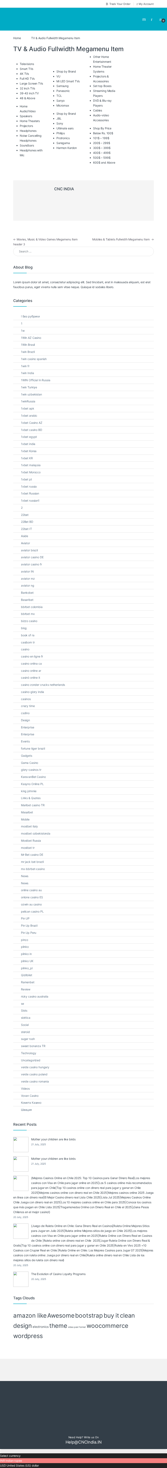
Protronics (63, 123)
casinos (26, 684)
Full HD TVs (27, 63)
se (22, 988)
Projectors (26, 111)
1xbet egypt (29, 422)
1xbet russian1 (30, 485)
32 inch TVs (27, 73)
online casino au (31, 875)
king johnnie (28, 776)
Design (25, 705)
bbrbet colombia (32, 592)
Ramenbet (27, 967)
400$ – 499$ (101, 138)
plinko (25, 932)
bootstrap (89, 1300)
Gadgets (26, 740)
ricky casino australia (34, 981)
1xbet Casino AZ (31, 408)
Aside (24, 521)
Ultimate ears (65, 113)
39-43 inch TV (29, 78)
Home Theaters (30, 106)
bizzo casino (29, 606)
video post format (77, 1312)
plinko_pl (27, 953)
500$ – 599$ (101, 142)
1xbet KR (27, 443)
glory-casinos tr (31, 755)
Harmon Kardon (66, 133)
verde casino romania (35, 1066)
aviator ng (27, 570)
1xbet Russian (30, 478)
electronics (40, 1312)
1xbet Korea (28, 436)
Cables (97, 95)
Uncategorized (30, 1045)
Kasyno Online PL (32, 769)
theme (58, 1310)
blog (24, 613)
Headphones (28, 116)
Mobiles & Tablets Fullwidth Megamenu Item (123, 224)
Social (25, 1010)
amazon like (29, 1300)
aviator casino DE (32, 542)
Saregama (63, 128)
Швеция (26, 1095)
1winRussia (28, 386)
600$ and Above (104, 147)
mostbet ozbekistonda (35, 818)
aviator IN (27, 556)
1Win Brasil (28, 329)
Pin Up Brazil (29, 910)
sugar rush (28, 1024)
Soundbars (27, 130)
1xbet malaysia (31, 450)
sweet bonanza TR (33, 1031)
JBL (59, 103)
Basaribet (27, 585)
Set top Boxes (102, 71)
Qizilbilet (26, 960)
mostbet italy (29, 811)
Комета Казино (31, 1087)
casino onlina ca (31, 648)
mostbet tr (28, 833)
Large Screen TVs (31, 68)
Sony (59, 108)
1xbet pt (26, 464)
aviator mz (28, 563)
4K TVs (24, 59)
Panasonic (63, 76)
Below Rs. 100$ (103, 118)
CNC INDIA (64, 174)
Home (17, 23)
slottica (25, 1002)
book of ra (27, 620)
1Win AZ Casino (31, 323)
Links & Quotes (31, 783)
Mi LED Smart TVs (68, 66)
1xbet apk (27, 393)
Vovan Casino (29, 1080)
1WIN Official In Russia (35, 365)
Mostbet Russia (31, 825)
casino (25, 634)
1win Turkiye (29, 372)
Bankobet (27, 577)
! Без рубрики (30, 301)
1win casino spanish (34, 344)
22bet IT (26, 514)
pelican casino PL (32, 896)
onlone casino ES (32, 882)
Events (25, 726)
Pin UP (25, 903)
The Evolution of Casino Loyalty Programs (58, 1259)
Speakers (26, 101)
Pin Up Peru (28, 918)
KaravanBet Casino (33, 762)
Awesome (60, 1300)
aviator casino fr (31, 549)
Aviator (25, 528)
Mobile (25, 804)
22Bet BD (27, 507)
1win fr (25, 351)
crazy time (28, 691)
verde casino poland (34, 1059)
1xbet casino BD (31, 415)
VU (58, 61)
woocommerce (107, 1310)
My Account (146, 4)
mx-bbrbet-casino (33, 854)
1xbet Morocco (31, 457)
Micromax (62, 90)
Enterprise (27, 712)
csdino (25, 698)
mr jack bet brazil (32, 847)
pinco (24, 925)
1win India (27, 358)
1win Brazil (28, 337)
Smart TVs (26, 54)
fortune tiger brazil (33, 733)
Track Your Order (120, 4)
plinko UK (27, 946)
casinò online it (30, 662)
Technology (28, 1038)
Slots (24, 995)
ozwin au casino (31, 889)
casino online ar (31, 655)
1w (23, 315)
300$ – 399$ (101, 133)
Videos (25, 1073)
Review (25, 974)
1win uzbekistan (31, 379)
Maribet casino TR (33, 790)
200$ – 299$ (101, 128)
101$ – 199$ (101, 123)
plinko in (26, 939)
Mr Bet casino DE (32, 839)
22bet (25, 500)
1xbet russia (29, 471)
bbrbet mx (28, 599)
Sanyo (60, 85)
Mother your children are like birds (53, 1124)
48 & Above (27, 83)
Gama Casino (29, 748)
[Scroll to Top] (83, 1436)
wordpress (28, 1321)
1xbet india (28, 429)
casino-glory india (32, 677)
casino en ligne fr (32, 641)
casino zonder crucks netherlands (43, 670)
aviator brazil (29, 535)
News (24, 861)
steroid (25, 1017)
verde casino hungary (35, 1052)
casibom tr (28, 627)
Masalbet (27, 797)
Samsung (62, 71)
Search (144, 12)
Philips (60, 118)
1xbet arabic (29, 400)
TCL (59, 81)
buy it (111, 1300)
